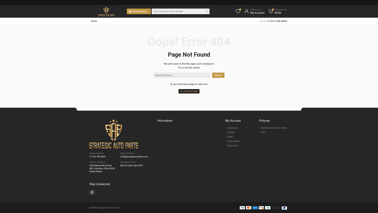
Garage (230, 132)
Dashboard (232, 128)
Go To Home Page (189, 91)
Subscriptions (234, 141)
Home (94, 21)
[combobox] (181, 11)
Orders (230, 136)
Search (218, 75)
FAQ (263, 132)
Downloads (232, 145)
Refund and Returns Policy (274, 128)
